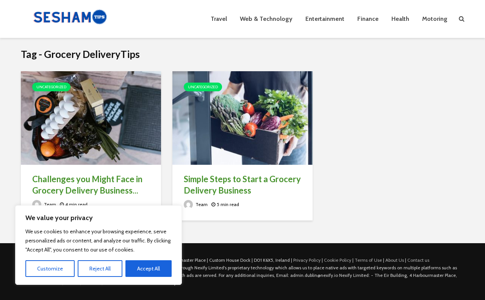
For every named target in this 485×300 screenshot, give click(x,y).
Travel (219, 18)
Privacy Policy (307, 260)
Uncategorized (51, 86)
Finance (368, 18)
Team (49, 204)
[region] (98, 245)
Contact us (418, 260)
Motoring (434, 18)
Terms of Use (368, 260)
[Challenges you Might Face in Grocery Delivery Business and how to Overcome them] (91, 117)
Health (400, 18)
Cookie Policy (337, 260)
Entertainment (324, 18)
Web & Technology (266, 18)
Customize (50, 268)
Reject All (100, 268)
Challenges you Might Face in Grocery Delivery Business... (87, 184)
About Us (394, 260)
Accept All (148, 268)
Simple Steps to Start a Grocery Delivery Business (242, 184)
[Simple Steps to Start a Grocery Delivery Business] (242, 117)
